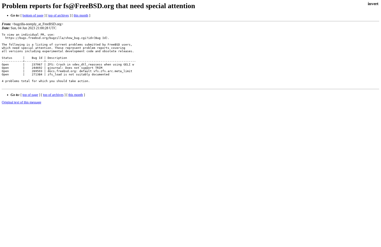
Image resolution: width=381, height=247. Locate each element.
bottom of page (32, 15)
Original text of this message (21, 102)
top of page (30, 95)
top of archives (58, 15)
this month (81, 15)
